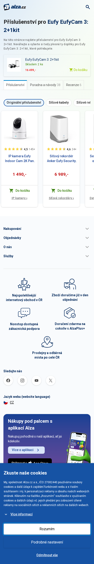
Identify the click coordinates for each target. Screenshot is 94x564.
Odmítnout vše (47, 555)
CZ (12, 402)
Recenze (73, 85)
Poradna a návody (45, 85)
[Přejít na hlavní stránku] (14, 7)
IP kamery (19, 198)
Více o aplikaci (23, 450)
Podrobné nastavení (47, 542)
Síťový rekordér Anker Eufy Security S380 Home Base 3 (61, 158)
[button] (47, 228)
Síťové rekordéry (61, 198)
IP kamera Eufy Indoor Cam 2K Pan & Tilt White (19, 158)
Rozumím (47, 529)
